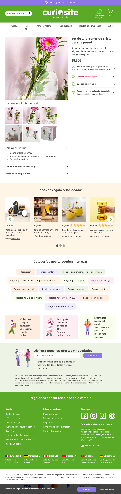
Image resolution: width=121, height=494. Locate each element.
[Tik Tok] (102, 416)
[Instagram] (93, 416)
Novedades (13, 26)
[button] (57, 245)
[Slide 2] (31, 116)
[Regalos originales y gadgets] (60, 12)
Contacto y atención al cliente (96, 424)
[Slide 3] (49, 116)
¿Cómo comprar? (13, 418)
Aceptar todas (87, 489)
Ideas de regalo (65, 26)
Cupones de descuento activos (20, 427)
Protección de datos (52, 418)
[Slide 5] (31, 134)
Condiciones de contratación (56, 427)
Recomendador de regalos (99, 14)
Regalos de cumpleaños (90, 26)
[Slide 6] (49, 134)
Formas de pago (12, 422)
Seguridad (48, 422)
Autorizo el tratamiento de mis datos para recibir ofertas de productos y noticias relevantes (56, 364)
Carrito (110, 14)
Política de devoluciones (16, 435)
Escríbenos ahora (93, 445)
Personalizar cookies (107, 489)
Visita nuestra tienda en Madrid (19, 439)
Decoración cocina (46, 236)
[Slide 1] (14, 116)
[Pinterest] (112, 416)
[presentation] (10, 219)
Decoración (15, 239)
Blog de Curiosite (13, 444)
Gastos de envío (13, 414)
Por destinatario (44, 26)
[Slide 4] (14, 134)
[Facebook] (84, 416)
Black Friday (11, 431)
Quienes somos (50, 414)
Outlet (110, 26)
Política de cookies (52, 431)
